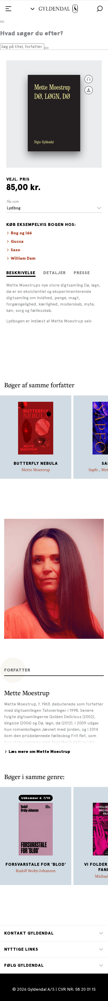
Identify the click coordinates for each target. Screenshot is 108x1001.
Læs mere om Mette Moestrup (39, 751)
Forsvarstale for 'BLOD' (36, 864)
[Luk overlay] (2, 21)
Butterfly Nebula (36, 463)
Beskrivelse (20, 273)
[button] (99, 8)
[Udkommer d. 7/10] (35, 829)
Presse (82, 273)
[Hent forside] (88, 90)
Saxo (15, 250)
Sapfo (94, 469)
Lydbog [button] (13, 207)
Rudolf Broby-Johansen (36, 870)
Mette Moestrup (35, 469)
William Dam (23, 258)
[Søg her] (46, 48)
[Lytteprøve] (88, 79)
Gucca (17, 241)
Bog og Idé (21, 233)
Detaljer (54, 273)
